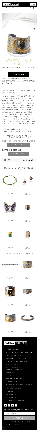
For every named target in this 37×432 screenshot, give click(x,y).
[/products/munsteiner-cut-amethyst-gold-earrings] (27, 180)
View (10, 194)
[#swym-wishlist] (31, 8)
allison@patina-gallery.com (19, 352)
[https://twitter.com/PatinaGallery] (9, 405)
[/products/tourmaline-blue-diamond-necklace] (9, 180)
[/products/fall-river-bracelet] (9, 264)
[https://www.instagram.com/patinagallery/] (12, 405)
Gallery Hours (12, 364)
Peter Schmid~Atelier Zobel (22, 68)
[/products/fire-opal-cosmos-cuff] (9, 318)
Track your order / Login (16, 361)
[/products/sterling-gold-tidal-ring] (27, 207)
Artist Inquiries (12, 394)
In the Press (10, 391)
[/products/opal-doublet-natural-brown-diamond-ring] (9, 234)
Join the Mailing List (14, 378)
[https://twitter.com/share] (29, 160)
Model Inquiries (12, 397)
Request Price (18, 74)
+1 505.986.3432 (8, 8)
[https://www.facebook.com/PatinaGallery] (5, 405)
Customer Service (13, 367)
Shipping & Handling (14, 370)
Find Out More (18, 154)
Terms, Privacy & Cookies (16, 400)
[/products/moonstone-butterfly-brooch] (9, 207)
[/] (10, 4)
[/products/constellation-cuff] (27, 291)
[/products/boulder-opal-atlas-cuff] (27, 264)
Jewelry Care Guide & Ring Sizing (19, 384)
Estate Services (12, 375)
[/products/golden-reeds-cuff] (27, 318)
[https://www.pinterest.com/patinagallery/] (16, 405)
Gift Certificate (12, 381)
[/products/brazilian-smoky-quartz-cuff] (9, 291)
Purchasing (10, 373)
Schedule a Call (18, 145)
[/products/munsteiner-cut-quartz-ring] (27, 234)
